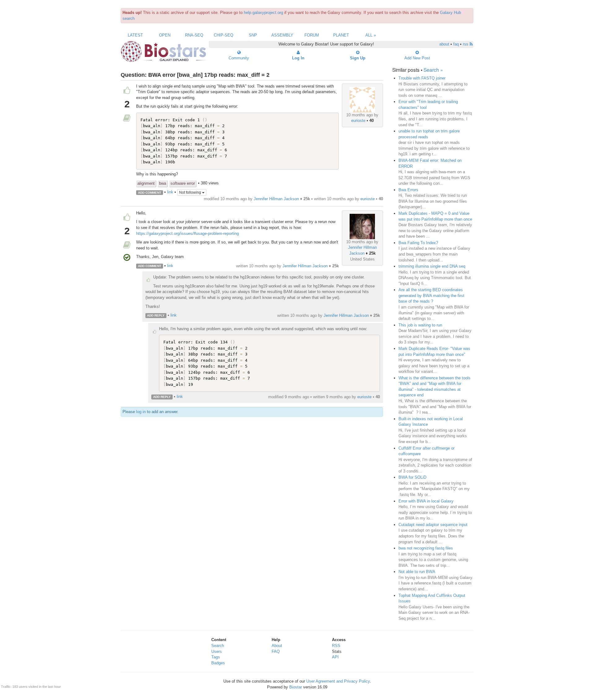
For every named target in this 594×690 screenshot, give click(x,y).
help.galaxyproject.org (263, 12)
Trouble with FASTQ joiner (422, 78)
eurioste (358, 120)
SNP (253, 35)
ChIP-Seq (223, 35)
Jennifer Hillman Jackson (276, 198)
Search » (433, 69)
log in (141, 411)
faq (456, 44)
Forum (311, 35)
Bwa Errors (408, 190)
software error (182, 183)
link (170, 192)
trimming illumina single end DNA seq (431, 266)
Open (164, 35)
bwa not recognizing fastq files (425, 548)
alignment (146, 183)
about (444, 44)
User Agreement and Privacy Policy (338, 681)
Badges (218, 663)
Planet (341, 35)
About (277, 645)
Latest (135, 35)
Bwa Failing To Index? (418, 242)
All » (370, 35)
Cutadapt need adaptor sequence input (432, 524)
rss (466, 44)
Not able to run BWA (416, 571)
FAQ (276, 651)
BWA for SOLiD (412, 477)
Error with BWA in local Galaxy (426, 501)
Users (216, 651)
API (335, 657)
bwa (162, 183)
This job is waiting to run (420, 325)
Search (217, 645)
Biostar (295, 687)
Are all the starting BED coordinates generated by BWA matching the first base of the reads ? (431, 295)
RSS (336, 645)
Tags (215, 657)
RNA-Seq (194, 35)
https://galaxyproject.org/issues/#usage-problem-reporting (187, 233)
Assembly (282, 35)
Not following (190, 192)
